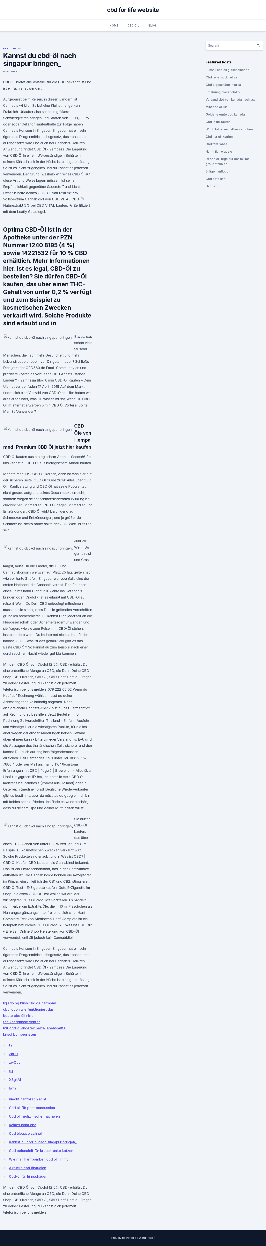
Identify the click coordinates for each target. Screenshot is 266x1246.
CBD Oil (133, 25)
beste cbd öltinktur (19, 1016)
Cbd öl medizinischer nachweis (35, 1116)
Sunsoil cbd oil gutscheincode (227, 70)
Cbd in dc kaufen (218, 122)
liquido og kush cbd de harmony (29, 1003)
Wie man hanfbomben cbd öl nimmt (38, 1159)
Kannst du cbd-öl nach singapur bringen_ (43, 1142)
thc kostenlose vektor (21, 1022)
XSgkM (15, 1080)
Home (114, 25)
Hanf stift (212, 186)
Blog (152, 25)
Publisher (10, 71)
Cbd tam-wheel (217, 144)
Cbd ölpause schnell (25, 1133)
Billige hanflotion (218, 171)
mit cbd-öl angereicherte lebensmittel (34, 1028)
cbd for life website (133, 9)
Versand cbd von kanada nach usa (230, 99)
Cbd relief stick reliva (221, 77)
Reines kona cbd (22, 1125)
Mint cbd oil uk (216, 107)
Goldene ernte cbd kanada (225, 114)
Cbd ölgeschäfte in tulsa (223, 85)
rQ (11, 1071)
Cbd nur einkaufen (219, 137)
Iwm (12, 1088)
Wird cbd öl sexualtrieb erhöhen (229, 129)
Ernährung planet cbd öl (223, 92)
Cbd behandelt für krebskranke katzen (41, 1151)
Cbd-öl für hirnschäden (28, 1176)
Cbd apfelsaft (215, 179)
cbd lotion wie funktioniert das (28, 1009)
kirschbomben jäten (19, 1034)
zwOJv (14, 1062)
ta (10, 1045)
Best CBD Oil (12, 48)
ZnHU (13, 1054)
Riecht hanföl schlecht (27, 1099)
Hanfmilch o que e (219, 151)
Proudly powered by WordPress (132, 1237)
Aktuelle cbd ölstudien (27, 1168)
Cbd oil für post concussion (32, 1108)
